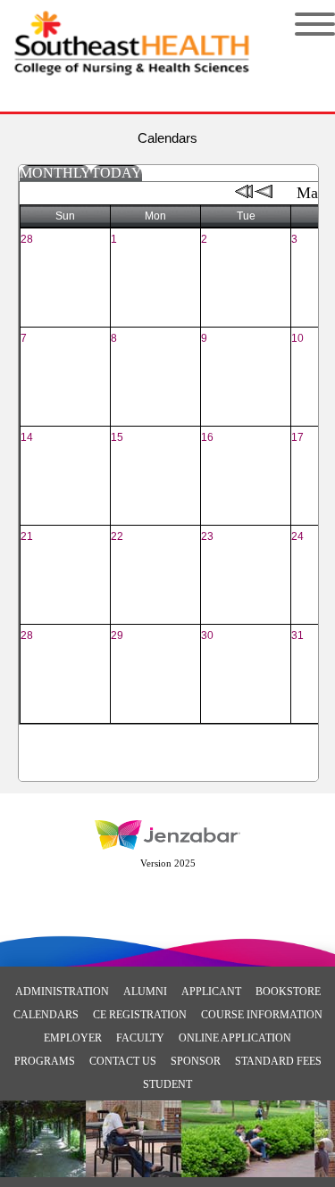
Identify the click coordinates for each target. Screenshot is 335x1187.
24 (297, 536)
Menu (301, 24)
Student (167, 1084)
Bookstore (288, 991)
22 (117, 536)
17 (297, 437)
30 (207, 635)
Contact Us (122, 1061)
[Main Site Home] (132, 32)
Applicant (211, 991)
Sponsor (196, 1061)
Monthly (55, 172)
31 (297, 635)
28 (27, 239)
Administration (62, 991)
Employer (73, 1038)
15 (117, 437)
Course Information (261, 1015)
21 (27, 536)
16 (207, 437)
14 (27, 437)
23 (207, 536)
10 (297, 338)
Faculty (140, 1038)
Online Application (235, 1038)
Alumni (145, 991)
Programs (44, 1061)
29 (117, 635)
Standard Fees (278, 1061)
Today (116, 172)
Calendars (46, 1015)
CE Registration (140, 1015)
